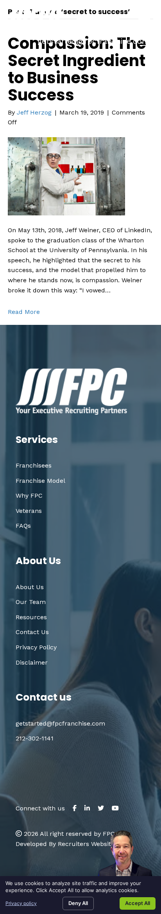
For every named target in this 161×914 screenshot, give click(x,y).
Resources (31, 617)
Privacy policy (21, 903)
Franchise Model (40, 480)
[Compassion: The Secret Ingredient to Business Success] (66, 175)
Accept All (137, 903)
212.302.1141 (112, 28)
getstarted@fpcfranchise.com (93, 41)
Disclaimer (32, 662)
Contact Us (32, 632)
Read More (24, 311)
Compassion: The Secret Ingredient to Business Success (77, 69)
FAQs (23, 525)
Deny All (78, 903)
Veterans (29, 510)
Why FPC (29, 495)
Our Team (31, 602)
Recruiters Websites (88, 844)
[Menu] (144, 19)
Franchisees (34, 465)
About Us (30, 587)
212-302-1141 (35, 738)
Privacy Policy (36, 647)
